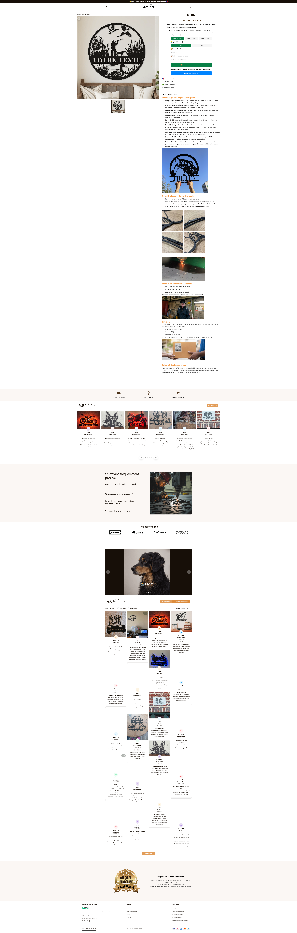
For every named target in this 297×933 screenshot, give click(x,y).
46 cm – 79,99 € (191, 38)
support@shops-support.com (203, 370)
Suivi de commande (132, 911)
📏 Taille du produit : (176, 35)
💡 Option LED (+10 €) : (177, 42)
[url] (170, 876)
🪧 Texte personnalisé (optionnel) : (180, 56)
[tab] (145, 457)
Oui (181, 45)
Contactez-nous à (132, 908)
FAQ (128, 914)
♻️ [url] (163, 84)
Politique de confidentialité (179, 908)
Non (202, 45)
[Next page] (189, 572)
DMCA (129, 917)
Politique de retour (177, 917)
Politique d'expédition (178, 914)
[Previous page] (108, 572)
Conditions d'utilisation (178, 911)
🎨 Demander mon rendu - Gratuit (191, 65)
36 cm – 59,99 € (177, 38)
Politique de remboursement (179, 920)
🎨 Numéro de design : (176, 49)
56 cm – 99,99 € (205, 38)
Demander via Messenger (191, 73)
